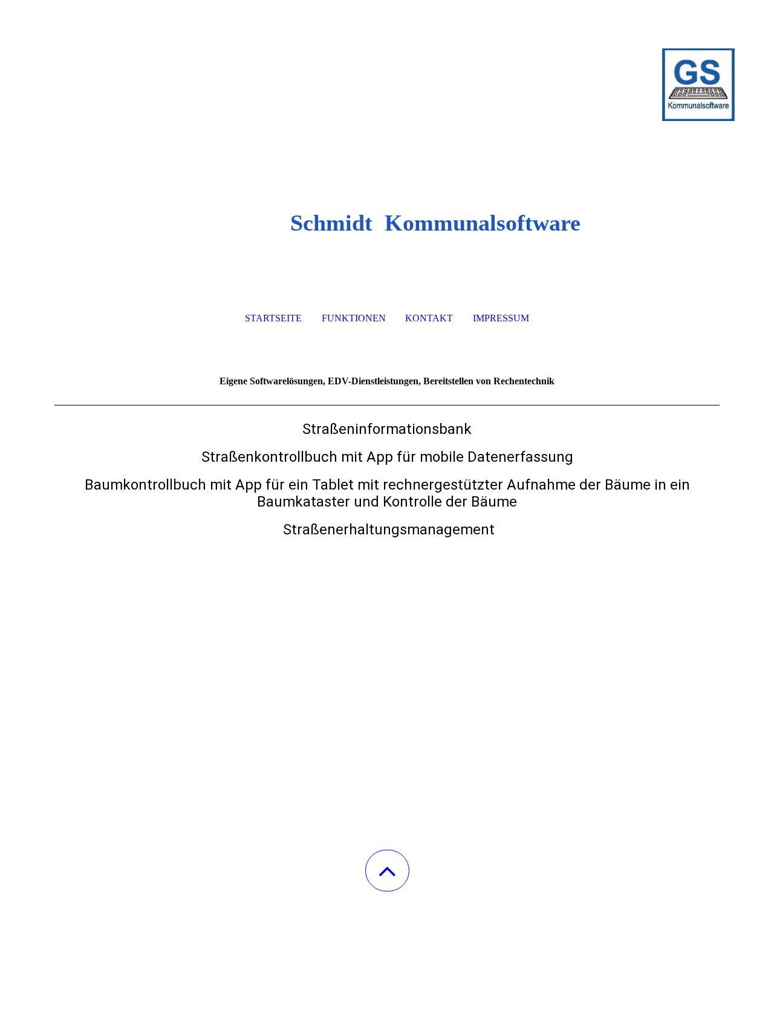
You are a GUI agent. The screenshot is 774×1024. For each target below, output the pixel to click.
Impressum (501, 318)
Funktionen (354, 318)
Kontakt (429, 318)
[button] (387, 870)
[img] (387, 60)
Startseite (273, 318)
